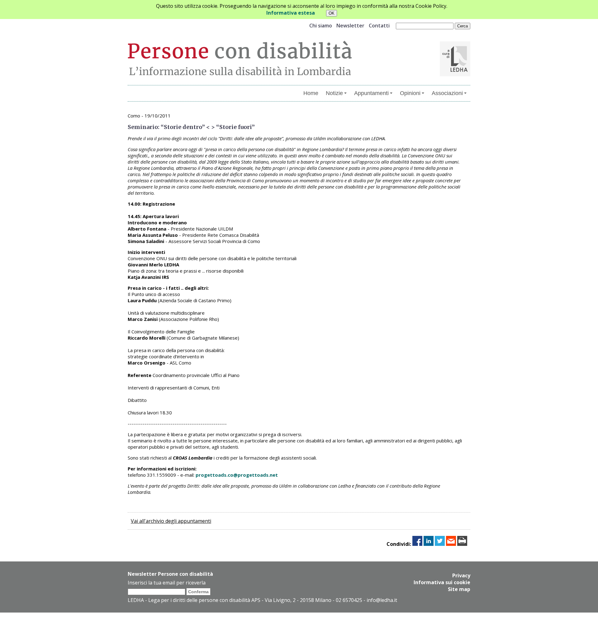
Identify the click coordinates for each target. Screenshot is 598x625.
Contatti (379, 25)
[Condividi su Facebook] (417, 544)
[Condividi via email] (451, 544)
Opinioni (410, 93)
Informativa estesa (290, 12)
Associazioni (447, 93)
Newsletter (350, 25)
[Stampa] (462, 544)
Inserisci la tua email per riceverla (167, 582)
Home (310, 93)
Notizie (334, 93)
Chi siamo (320, 25)
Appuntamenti (371, 93)
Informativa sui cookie (442, 582)
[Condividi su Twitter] (440, 544)
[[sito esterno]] (455, 74)
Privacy (461, 575)
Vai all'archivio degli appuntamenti (171, 521)
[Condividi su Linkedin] (429, 544)
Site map (459, 589)
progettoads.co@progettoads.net (237, 475)
